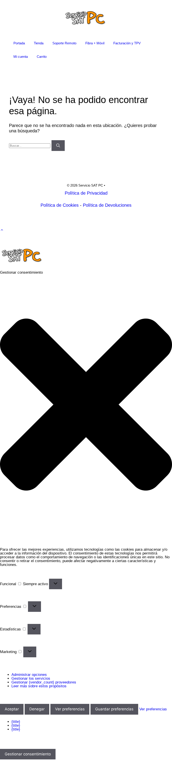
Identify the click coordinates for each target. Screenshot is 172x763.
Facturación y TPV (127, 43)
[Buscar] (58, 145)
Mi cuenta (20, 56)
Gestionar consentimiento (28, 754)
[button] (2, 230)
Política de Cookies (60, 205)
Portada (19, 43)
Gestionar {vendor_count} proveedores (43, 682)
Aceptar (12, 709)
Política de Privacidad (86, 193)
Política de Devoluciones (107, 205)
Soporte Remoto (64, 43)
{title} (15, 722)
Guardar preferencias (114, 709)
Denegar (37, 709)
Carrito (42, 56)
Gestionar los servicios (30, 678)
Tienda (38, 43)
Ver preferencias (70, 709)
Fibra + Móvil (94, 43)
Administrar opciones (29, 675)
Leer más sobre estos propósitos (39, 686)
